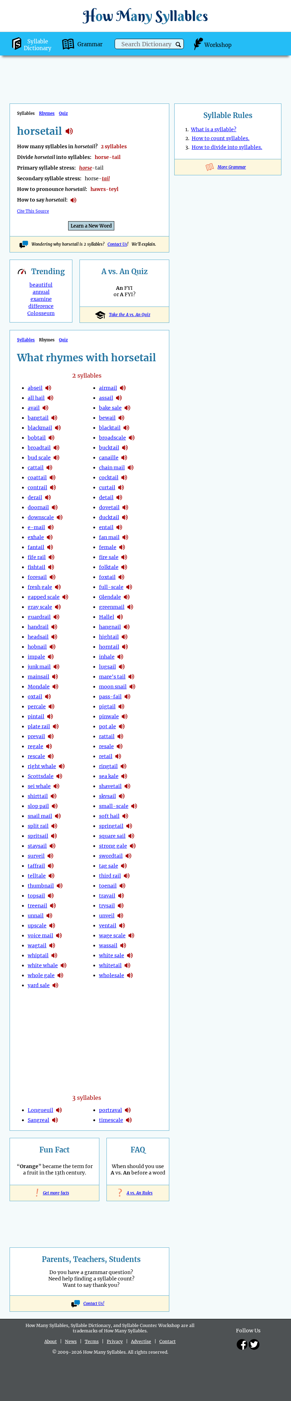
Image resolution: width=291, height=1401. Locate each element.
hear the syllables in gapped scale (65, 597)
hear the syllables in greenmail (130, 607)
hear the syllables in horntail (125, 647)
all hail (36, 398)
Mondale (39, 686)
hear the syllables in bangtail (54, 418)
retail (105, 756)
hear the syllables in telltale (51, 876)
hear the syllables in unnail (49, 916)
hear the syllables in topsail (51, 896)
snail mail (40, 816)
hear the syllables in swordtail (128, 856)
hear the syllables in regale (49, 746)
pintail (36, 716)
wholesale (111, 975)
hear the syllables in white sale (130, 955)
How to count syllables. (220, 138)
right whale (42, 766)
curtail (107, 487)
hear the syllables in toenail (122, 886)
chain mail (112, 467)
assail (106, 398)
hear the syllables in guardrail (56, 617)
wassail (108, 945)
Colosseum (41, 313)
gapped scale (44, 597)
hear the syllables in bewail (121, 418)
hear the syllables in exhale (50, 537)
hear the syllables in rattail (120, 736)
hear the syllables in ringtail (123, 766)
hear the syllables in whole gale (60, 975)
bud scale (39, 457)
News (71, 1341)
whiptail (38, 955)
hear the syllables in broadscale (131, 438)
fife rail (37, 557)
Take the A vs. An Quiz (129, 314)
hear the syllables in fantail (50, 547)
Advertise (141, 1341)
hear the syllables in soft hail (125, 816)
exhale (36, 537)
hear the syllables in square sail (131, 836)
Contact (167, 1341)
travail (107, 896)
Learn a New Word (91, 226)
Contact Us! (93, 1303)
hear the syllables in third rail (127, 876)
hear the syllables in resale (119, 746)
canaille (109, 457)
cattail (36, 467)
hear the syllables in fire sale (124, 557)
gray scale (40, 607)
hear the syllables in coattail (52, 478)
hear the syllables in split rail (54, 826)
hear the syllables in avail (45, 408)
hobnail (37, 647)
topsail (36, 896)
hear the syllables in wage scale (131, 936)
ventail (107, 925)
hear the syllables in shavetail (127, 786)
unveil (107, 915)
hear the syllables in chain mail (130, 468)
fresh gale (40, 587)
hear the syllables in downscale (59, 517)
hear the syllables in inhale (120, 657)
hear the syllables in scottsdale (59, 776)
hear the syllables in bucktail (125, 448)
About (50, 1341)
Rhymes (47, 113)
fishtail (36, 567)
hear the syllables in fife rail (51, 557)
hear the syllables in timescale (129, 1120)
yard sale (39, 985)
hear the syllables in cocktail (124, 478)
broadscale (112, 438)
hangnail (110, 627)
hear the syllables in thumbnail (59, 886)
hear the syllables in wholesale (130, 975)
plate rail (39, 726)
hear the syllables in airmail (123, 388)
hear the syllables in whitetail (127, 965)
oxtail (35, 696)
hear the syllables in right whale (62, 766)
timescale (111, 1120)
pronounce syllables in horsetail (73, 200)
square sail (112, 836)
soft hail (109, 816)
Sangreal (38, 1120)
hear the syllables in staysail (52, 846)
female (107, 547)
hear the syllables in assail (119, 398)
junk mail (39, 667)
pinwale (109, 716)
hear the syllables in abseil (48, 388)
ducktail (109, 517)
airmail (108, 388)
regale (35, 746)
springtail (111, 826)
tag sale (108, 866)
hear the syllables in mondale (55, 687)
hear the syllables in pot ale (122, 726)
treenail (37, 905)
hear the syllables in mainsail (55, 677)
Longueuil (40, 1110)
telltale (37, 876)
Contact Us (117, 244)
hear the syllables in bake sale (127, 408)
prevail (36, 736)
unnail (36, 915)
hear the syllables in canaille (124, 458)
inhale (107, 657)
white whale (43, 965)
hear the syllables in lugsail (122, 667)
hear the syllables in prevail (51, 736)
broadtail (39, 447)
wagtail (37, 945)
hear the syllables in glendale (127, 597)
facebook (242, 1344)
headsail (38, 637)
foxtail (107, 577)
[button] (178, 44)
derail (35, 497)
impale (36, 657)
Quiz (63, 113)
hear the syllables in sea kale (124, 776)
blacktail (110, 428)
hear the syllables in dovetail (125, 507)
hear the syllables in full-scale (129, 587)
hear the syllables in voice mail (59, 936)
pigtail (107, 706)
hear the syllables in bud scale (56, 458)
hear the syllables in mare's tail (131, 677)
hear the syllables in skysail (122, 796)
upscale (37, 925)
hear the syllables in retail (118, 756)
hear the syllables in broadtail (56, 448)
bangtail (38, 418)
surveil (36, 856)
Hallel (106, 617)
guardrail (39, 617)
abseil (35, 388)
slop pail (38, 806)
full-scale (111, 587)
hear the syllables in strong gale (133, 846)
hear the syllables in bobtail (51, 438)
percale (37, 706)
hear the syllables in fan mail (125, 537)
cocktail (109, 477)
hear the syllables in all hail (50, 398)
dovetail (109, 507)
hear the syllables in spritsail (54, 836)
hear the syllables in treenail (53, 906)
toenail (108, 886)
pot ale (107, 726)
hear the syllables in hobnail (52, 647)
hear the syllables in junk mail (56, 667)
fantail (36, 547)
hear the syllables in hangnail (127, 627)
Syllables (26, 339)
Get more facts (54, 1192)
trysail (107, 905)
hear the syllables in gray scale (58, 607)
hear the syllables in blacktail (126, 428)
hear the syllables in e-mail (51, 527)
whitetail (110, 965)
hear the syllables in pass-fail (127, 697)
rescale (36, 756)
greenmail (112, 607)
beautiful (41, 285)
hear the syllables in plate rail (56, 726)
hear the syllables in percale (51, 707)
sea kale (109, 776)
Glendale (110, 597)
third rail (110, 876)
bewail (107, 418)
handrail (38, 627)
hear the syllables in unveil (120, 916)
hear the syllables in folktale (124, 567)
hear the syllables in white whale (63, 965)
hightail (109, 637)
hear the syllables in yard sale (55, 985)
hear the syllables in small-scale (134, 806)
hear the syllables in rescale (51, 756)
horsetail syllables (69, 131)
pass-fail (110, 696)
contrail (37, 487)
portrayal (110, 1110)
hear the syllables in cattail (49, 468)
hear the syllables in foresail (52, 577)
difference (41, 306)
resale (106, 746)
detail (106, 497)
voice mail (40, 935)
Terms (92, 1341)
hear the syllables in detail (119, 497)
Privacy (115, 1341)
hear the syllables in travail (121, 896)
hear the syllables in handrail (54, 627)
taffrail (36, 866)
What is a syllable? (213, 129)
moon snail (113, 686)
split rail (38, 826)
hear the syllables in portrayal (128, 1110)
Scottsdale (41, 776)
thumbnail (41, 886)
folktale (109, 567)
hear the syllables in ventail (122, 926)
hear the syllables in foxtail (121, 577)
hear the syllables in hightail (124, 637)
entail (106, 527)
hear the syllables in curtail (121, 487)
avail (34, 408)
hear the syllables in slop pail (54, 806)
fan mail (109, 537)
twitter (254, 1344)
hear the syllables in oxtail (48, 697)
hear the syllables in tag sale (124, 866)
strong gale (113, 846)
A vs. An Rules (138, 1192)
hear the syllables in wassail (123, 945)
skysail (107, 796)
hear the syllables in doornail (54, 507)
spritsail (38, 836)
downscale (41, 517)
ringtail (108, 766)
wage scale (112, 935)
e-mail (36, 527)
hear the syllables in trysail (120, 906)
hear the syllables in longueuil (59, 1110)
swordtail (111, 856)
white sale (111, 955)
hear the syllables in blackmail (58, 428)
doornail (38, 507)
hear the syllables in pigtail (121, 707)
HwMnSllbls (145, 16)
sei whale (39, 786)
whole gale (41, 975)
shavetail (110, 786)
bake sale (110, 408)
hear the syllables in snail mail (58, 816)
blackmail (40, 428)
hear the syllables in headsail (54, 637)
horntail (109, 647)
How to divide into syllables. (227, 147)
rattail (107, 736)
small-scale (113, 806)
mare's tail (112, 676)
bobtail (37, 438)
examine (41, 299)
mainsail (38, 676)
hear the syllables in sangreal (55, 1120)
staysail (37, 846)
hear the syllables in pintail (50, 716)
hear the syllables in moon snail (132, 687)
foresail (37, 577)
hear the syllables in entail (119, 527)
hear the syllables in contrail (53, 487)
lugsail (107, 667)
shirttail (38, 796)
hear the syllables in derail (48, 497)
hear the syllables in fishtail (51, 567)
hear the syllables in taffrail (51, 866)
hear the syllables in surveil (50, 856)
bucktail (109, 447)
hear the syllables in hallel (120, 617)
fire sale (109, 557)
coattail (37, 477)
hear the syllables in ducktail (125, 517)
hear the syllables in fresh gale (58, 587)
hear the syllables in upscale (52, 926)
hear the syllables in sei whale (56, 786)
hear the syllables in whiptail (54, 955)
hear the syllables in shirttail (53, 796)
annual (41, 292)
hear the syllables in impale (51, 657)
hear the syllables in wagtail (52, 945)
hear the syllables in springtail (129, 826)
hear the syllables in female (122, 547)
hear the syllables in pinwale (124, 716)
